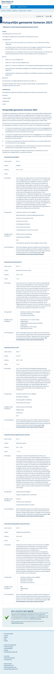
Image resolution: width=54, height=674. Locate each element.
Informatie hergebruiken (10, 645)
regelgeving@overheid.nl (17, 623)
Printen (47, 16)
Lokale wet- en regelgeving (12, 10)
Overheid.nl (5, 7)
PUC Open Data (8, 659)
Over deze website (8, 633)
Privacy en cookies (8, 646)
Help (5, 639)
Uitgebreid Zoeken (22, 7)
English (6, 637)
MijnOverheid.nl (8, 663)
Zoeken (13, 7)
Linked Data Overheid (9, 657)
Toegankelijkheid (8, 648)
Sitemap (6, 650)
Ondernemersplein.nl (9, 667)
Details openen (1, 20)
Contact (6, 635)
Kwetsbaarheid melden (10, 652)
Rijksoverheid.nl (8, 665)
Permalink (38, 16)
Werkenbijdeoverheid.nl (10, 669)
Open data (6, 656)
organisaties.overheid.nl (35, 619)
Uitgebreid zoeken (22, 10)
